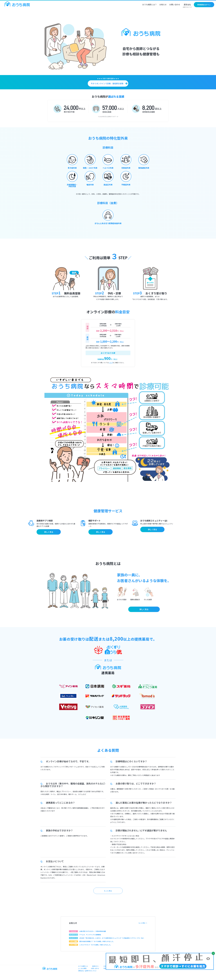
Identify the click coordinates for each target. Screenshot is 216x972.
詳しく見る (48, 532)
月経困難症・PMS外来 (72, 185)
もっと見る (108, 891)
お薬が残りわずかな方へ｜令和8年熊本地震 (92, 931)
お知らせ (163, 5)
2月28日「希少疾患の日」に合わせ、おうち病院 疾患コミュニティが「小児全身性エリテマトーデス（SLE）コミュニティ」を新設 (112, 938)
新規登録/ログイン (204, 4)
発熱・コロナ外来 (90, 167)
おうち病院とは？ (149, 5)
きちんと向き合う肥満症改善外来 (108, 223)
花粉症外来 (125, 167)
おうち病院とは (83, 966)
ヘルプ (111, 362)
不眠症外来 (125, 184)
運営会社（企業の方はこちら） (87, 971)
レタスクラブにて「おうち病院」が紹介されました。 (95, 944)
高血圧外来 (108, 184)
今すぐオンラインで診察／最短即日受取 (107, 83)
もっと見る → (143, 923)
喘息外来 (90, 184)
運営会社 (187, 6)
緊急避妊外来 (143, 167)
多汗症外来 (72, 167)
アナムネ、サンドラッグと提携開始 (90, 934)
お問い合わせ (174, 5)
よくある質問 (82, 968)
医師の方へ (95, 966)
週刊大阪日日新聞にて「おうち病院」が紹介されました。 (96, 941)
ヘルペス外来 (108, 167)
